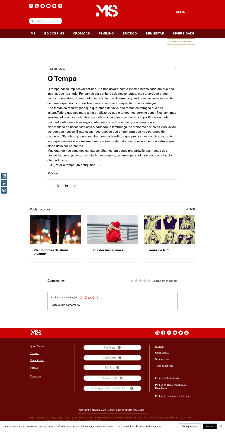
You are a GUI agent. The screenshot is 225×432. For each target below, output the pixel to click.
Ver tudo (190, 208)
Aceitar (210, 426)
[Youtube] (48, 6)
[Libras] (4, 176)
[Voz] (4, 183)
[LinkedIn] (42, 6)
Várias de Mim (158, 250)
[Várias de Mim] (169, 229)
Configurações (190, 426)
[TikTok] (60, 6)
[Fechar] (221, 426)
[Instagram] (31, 6)
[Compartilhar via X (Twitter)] (57, 185)
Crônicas (53, 173)
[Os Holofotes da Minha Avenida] (55, 229)
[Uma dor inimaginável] (112, 229)
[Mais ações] (175, 69)
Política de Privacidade (148, 426)
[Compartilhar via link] (75, 185)
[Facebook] (37, 6)
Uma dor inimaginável (107, 250)
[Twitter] (54, 6)
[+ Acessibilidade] (4, 190)
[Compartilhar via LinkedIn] (66, 185)
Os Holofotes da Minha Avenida (51, 252)
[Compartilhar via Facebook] (49, 185)
